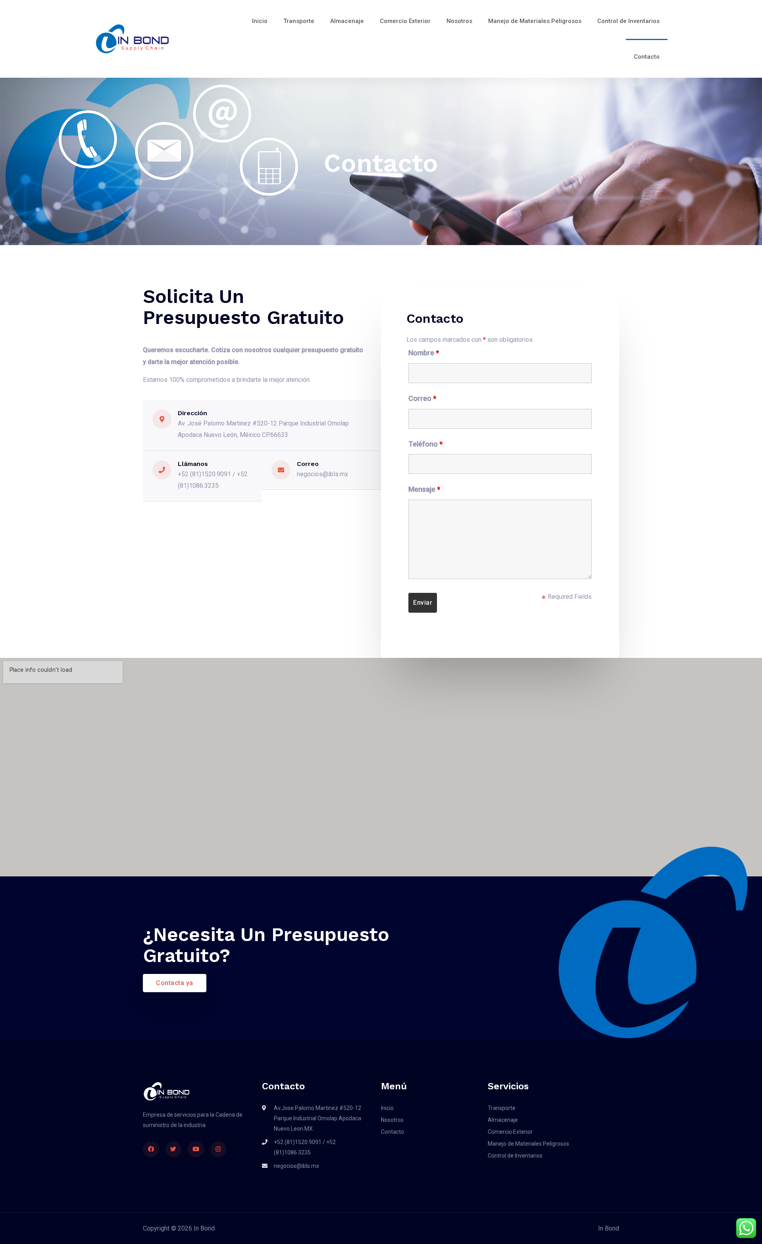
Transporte (298, 21)
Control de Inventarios (628, 21)
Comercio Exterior (405, 21)
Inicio (259, 21)
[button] (174, 983)
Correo (422, 398)
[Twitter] (173, 1149)
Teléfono (425, 444)
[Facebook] (151, 1149)
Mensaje (424, 489)
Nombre (423, 353)
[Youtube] (196, 1149)
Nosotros (459, 21)
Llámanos (193, 464)
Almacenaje (347, 21)
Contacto (647, 56)
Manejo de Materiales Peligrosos (534, 21)
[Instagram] (218, 1149)
